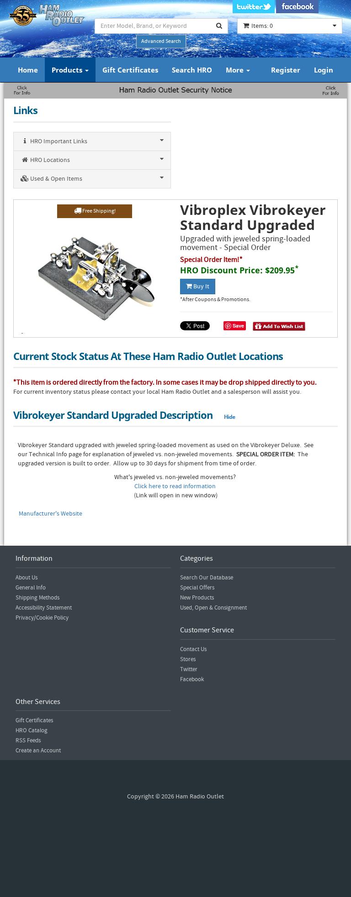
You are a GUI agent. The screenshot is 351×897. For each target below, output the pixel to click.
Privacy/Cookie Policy (42, 617)
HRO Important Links (58, 141)
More (235, 69)
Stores (188, 659)
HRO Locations (49, 160)
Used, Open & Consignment (213, 607)
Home (28, 69)
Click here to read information (175, 486)
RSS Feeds (28, 740)
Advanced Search (161, 41)
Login (323, 69)
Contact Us (193, 649)
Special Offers (197, 587)
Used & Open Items (55, 179)
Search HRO (192, 69)
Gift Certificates (130, 69)
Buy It (200, 286)
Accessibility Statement (44, 607)
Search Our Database (206, 577)
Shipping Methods (37, 597)
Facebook (192, 679)
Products (68, 69)
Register (285, 69)
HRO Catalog (32, 730)
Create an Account (38, 750)
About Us (26, 577)
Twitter (188, 669)
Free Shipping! (98, 211)
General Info (31, 587)
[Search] (219, 26)
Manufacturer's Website (50, 514)
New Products (197, 597)
